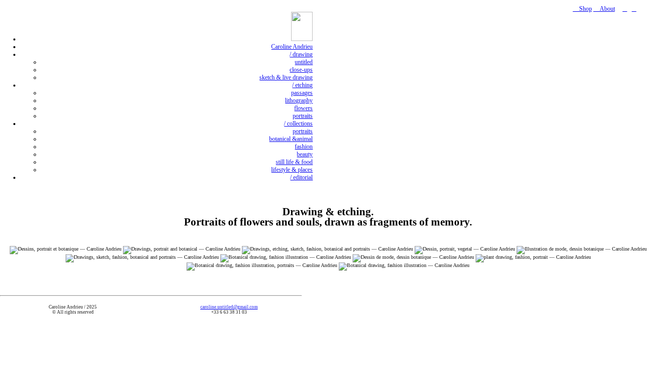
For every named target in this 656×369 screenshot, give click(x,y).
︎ (625, 8)
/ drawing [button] (301, 54)
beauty (305, 154)
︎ (634, 8)
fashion (304, 146)
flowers (303, 108)
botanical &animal (291, 138)
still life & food (294, 162)
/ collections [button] (298, 123)
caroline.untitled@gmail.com (229, 307)
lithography (299, 100)
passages (302, 92)
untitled (304, 62)
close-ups (301, 69)
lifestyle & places (292, 169)
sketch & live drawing (286, 77)
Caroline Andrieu (292, 46)
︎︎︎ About (604, 8)
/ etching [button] (302, 85)
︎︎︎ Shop (582, 8)
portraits (303, 115)
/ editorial (301, 177)
